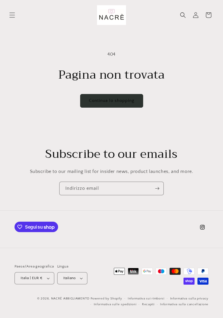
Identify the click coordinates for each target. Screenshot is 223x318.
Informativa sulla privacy (189, 298)
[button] (12, 15)
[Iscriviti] (157, 188)
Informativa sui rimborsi (146, 298)
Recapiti (148, 304)
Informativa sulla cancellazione (184, 304)
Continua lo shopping (111, 100)
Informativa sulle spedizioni (115, 304)
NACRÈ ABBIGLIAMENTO (71, 298)
